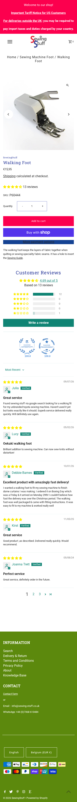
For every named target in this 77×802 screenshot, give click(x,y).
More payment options (38, 242)
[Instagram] (23, 792)
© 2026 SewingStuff (14, 798)
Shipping (9, 176)
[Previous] (8, 114)
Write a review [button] (38, 323)
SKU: (5, 195)
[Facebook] (4, 792)
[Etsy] (29, 792)
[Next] (68, 114)
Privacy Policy (13, 666)
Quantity (7, 206)
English (14, 752)
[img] (12, 382)
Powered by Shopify (37, 798)
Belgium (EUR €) (41, 752)
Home (11, 57)
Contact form (10, 693)
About (7, 670)
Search (8, 651)
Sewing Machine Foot (37, 57)
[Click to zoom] (67, 85)
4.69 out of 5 (49, 280)
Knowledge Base (14, 675)
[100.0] (27, 346)
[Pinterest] (17, 792)
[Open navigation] (10, 42)
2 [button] (33, 594)
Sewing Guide (15, 257)
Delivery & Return (15, 656)
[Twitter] (10, 792)
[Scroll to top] (68, 791)
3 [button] (40, 594)
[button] (13, 187)
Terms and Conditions (18, 661)
